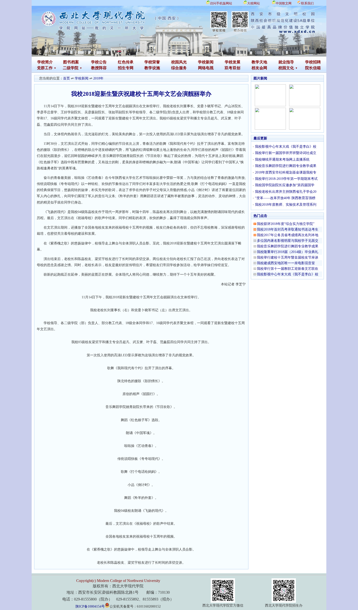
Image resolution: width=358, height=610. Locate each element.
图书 (67, 62)
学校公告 (99, 62)
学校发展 (232, 62)
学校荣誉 (152, 62)
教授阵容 (99, 68)
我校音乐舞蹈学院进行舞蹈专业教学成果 (285, 166)
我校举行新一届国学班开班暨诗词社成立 (285, 153)
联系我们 (307, 3)
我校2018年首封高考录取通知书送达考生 (287, 229)
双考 (228, 68)
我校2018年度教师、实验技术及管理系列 (285, 204)
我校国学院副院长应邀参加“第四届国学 (284, 185)
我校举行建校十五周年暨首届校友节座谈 (287, 257)
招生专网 (125, 68)
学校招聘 (313, 62)
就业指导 (286, 62)
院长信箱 (313, 68)
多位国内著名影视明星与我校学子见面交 (287, 240)
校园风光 (179, 62)
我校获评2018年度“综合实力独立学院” (285, 224)
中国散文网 (284, 3)
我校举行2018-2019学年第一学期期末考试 (286, 179)
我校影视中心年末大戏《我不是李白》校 (285, 146)
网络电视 (206, 68)
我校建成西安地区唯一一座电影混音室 (286, 263)
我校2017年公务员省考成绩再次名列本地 (287, 235)
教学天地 (259, 62)
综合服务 (179, 68)
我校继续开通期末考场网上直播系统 (282, 159)
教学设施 (152, 68)
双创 (236, 68)
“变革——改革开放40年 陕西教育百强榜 (285, 198)
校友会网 (259, 68)
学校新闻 (206, 62)
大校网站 (253, 3)
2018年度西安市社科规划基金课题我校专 (285, 172)
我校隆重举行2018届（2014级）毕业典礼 (287, 252)
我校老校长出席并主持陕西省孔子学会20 (285, 192)
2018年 (98, 78)
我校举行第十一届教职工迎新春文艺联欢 (287, 269)
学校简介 (45, 62)
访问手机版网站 (221, 3)
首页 (66, 78)
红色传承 (125, 62)
